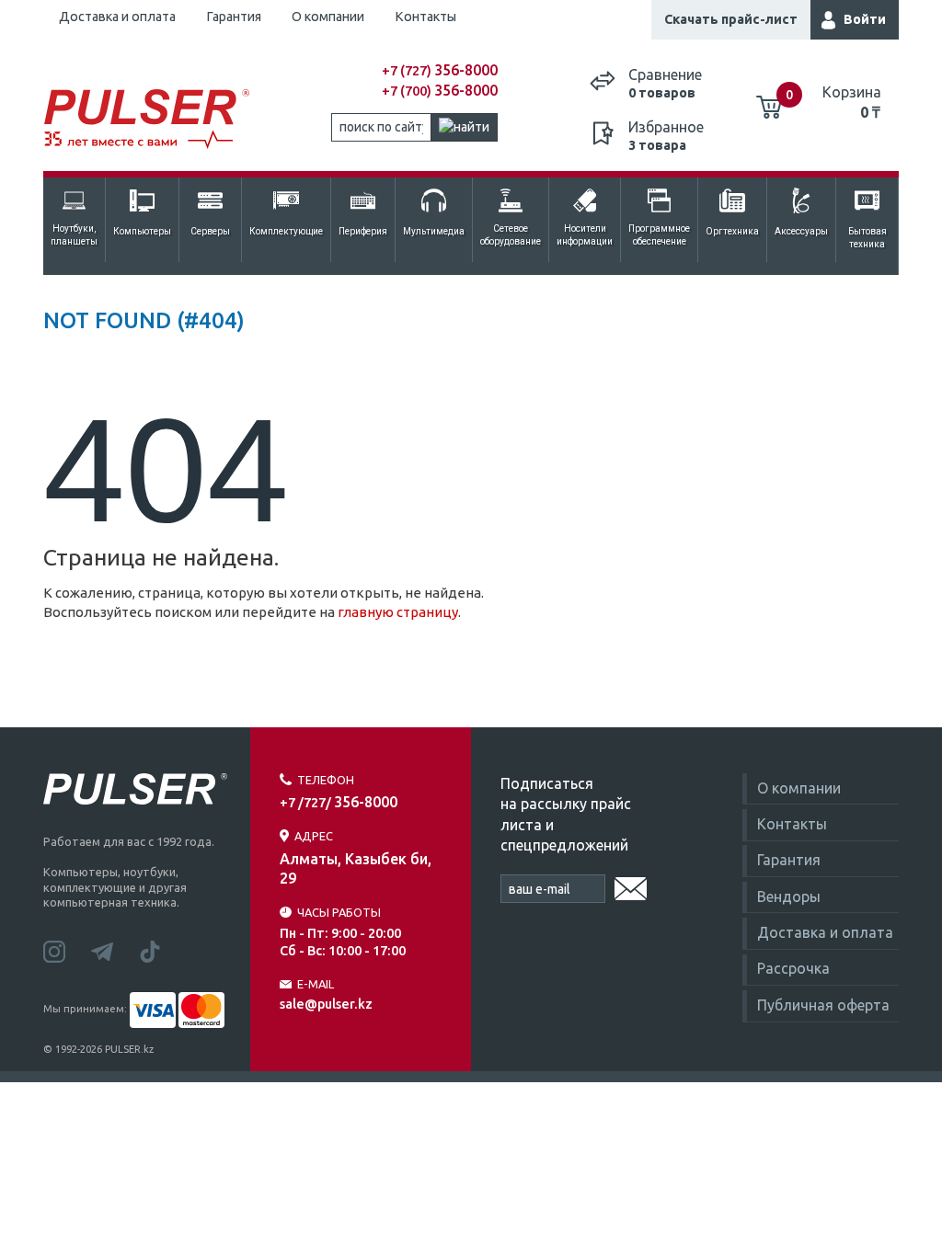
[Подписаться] (631, 885)
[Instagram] (67, 950)
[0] (769, 100)
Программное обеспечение (659, 234)
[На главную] (150, 119)
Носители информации (585, 234)
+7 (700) (440, 91)
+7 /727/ (338, 802)
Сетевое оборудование (510, 234)
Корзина (851, 102)
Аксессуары (801, 231)
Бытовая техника (867, 237)
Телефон (325, 779)
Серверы (210, 231)
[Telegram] (115, 950)
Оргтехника (732, 231)
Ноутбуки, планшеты (74, 234)
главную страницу (398, 612)
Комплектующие (286, 231)
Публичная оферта (823, 1005)
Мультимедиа (434, 231)
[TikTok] (161, 950)
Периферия (363, 231)
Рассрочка (793, 968)
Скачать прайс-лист (731, 19)
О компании (328, 16)
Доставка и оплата (117, 16)
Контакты (425, 16)
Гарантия (233, 16)
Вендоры (789, 896)
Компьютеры (142, 231)
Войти (865, 19)
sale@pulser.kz (326, 1004)
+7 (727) (440, 70)
